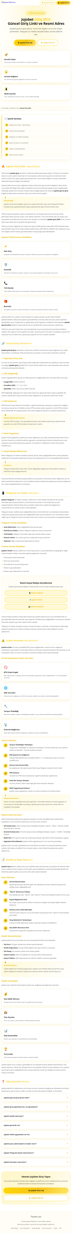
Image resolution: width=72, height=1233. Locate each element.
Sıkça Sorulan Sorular (14, 155)
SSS (60, 1228)
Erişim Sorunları (47, 1228)
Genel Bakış (14, 1228)
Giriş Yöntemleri (25, 1228)
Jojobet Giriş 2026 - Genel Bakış (18, 125)
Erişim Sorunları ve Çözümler (17, 143)
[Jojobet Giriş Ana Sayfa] (9, 2)
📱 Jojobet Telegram (36, 593)
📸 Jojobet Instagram (36, 607)
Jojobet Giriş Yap (49, 3)
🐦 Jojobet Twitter (36, 600)
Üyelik (55, 1228)
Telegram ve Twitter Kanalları (17, 137)
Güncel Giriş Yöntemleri (15, 131)
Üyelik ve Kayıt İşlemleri (15, 149)
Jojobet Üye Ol (64, 3)
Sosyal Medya (36, 1228)
